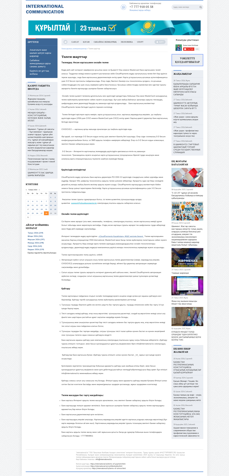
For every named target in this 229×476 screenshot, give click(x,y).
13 (42, 205)
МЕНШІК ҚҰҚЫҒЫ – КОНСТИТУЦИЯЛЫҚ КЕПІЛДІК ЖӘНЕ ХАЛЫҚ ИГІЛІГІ (39, 116)
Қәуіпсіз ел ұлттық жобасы (39, 72)
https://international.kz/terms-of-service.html (109, 468)
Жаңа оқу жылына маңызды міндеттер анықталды (184, 302)
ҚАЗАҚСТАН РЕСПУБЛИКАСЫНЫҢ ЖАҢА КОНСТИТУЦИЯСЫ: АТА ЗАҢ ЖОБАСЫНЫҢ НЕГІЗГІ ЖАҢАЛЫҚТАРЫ (186, 414)
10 (28, 205)
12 (37, 205)
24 (28, 213)
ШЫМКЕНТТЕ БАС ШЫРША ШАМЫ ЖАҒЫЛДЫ (40, 174)
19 (37, 209)
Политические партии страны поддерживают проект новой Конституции (41, 161)
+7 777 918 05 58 (141, 7)
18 (33, 209)
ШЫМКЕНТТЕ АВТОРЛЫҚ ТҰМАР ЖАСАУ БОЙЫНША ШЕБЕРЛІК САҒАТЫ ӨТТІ (185, 106)
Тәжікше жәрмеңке (180, 273)
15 (51, 205)
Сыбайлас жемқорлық (105, 42)
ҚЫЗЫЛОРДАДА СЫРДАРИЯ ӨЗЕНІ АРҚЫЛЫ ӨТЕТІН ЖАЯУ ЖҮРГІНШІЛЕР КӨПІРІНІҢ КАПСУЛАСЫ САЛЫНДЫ (186, 89)
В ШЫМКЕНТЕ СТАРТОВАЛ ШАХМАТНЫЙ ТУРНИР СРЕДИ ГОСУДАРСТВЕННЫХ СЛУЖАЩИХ (186, 148)
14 (46, 205)
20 (42, 209)
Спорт (140, 42)
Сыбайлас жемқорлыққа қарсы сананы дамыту (40, 63)
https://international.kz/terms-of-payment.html (108, 464)
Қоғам (86, 42)
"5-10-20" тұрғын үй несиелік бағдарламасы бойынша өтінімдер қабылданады (187, 195)
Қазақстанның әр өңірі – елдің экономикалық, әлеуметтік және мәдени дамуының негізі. (187, 397)
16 (55, 205)
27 (42, 213)
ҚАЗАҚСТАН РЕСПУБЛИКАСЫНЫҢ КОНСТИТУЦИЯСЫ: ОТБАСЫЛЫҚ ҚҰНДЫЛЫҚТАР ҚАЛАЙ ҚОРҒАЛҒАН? (187, 367)
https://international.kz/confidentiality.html (106, 466)
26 (37, 213)
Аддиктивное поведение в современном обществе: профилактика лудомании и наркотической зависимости (186, 431)
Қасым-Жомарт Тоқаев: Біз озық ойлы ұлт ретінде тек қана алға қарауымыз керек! (186, 384)
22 (51, 209)
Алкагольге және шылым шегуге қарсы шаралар (40, 52)
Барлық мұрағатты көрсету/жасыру (42, 253)
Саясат (75, 42)
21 (46, 209)
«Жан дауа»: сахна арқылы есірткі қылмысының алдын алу (185, 119)
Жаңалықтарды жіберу (139, 10)
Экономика (127, 42)
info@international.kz (104, 459)
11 (33, 205)
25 (33, 213)
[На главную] (59, 9)
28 (46, 213)
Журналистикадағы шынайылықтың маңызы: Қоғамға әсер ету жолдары (40, 101)
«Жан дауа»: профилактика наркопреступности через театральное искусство (185, 133)
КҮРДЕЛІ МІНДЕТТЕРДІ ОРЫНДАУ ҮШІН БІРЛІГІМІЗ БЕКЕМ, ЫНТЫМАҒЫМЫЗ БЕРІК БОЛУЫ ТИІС (186, 335)
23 (55, 209)
